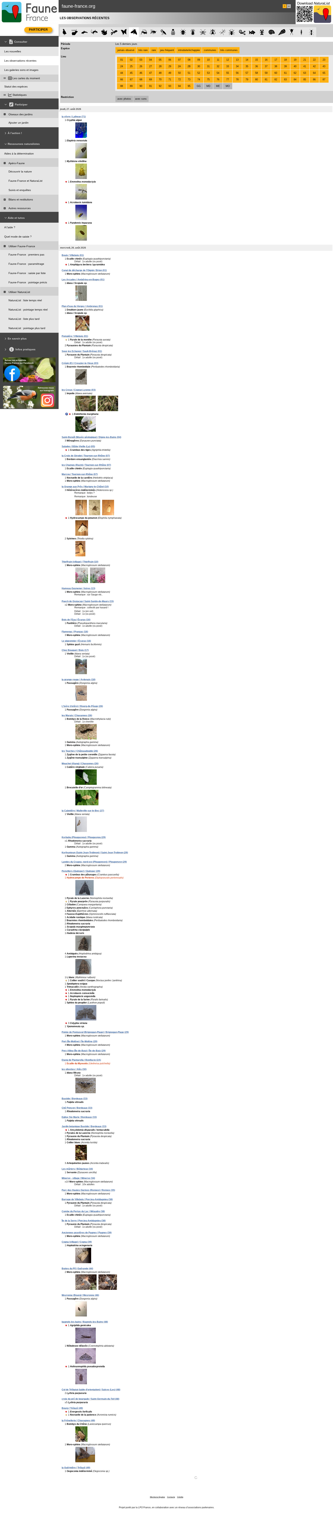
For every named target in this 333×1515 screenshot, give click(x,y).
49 (169, 72)
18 (285, 59)
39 (285, 66)
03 (141, 59)
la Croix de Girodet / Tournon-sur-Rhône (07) (86, 455)
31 (208, 66)
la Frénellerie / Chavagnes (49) (78, 1420)
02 (131, 59)
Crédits (180, 1497)
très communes (229, 50)
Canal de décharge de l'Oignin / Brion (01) (84, 270)
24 (121, 66)
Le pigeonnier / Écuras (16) (76, 641)
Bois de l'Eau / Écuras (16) (76, 619)
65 (324, 72)
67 (131, 79)
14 (247, 59)
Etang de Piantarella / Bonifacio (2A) (81, 1060)
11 (218, 59)
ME (218, 86)
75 (208, 79)
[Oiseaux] (65, 32)
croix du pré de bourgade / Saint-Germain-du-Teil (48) (90, 1399)
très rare (143, 50)
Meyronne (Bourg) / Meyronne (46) (80, 1295)
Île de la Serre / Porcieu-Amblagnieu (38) (84, 1220)
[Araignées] (232, 32)
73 (189, 79)
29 (169, 66)
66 (121, 79)
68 (141, 79)
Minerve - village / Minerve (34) (78, 1178)
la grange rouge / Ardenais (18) (78, 679)
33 (227, 66)
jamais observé (125, 50)
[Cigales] (173, 32)
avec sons (141, 98)
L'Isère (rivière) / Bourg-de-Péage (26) (82, 706)
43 (324, 66)
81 (266, 79)
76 (218, 79)
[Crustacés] (262, 32)
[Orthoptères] (144, 32)
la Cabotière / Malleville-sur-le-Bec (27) (83, 810)
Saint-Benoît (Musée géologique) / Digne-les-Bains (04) (91, 437)
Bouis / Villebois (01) (73, 255)
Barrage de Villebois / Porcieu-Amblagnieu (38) (87, 1199)
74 (198, 79)
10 (208, 59)
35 (247, 66)
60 (275, 72)
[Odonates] (114, 32)
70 (160, 79)
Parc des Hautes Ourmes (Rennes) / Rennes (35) (88, 1190)
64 (314, 72)
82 (275, 79)
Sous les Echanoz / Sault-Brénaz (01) (82, 351)
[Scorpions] (242, 32)
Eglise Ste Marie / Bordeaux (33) (79, 1117)
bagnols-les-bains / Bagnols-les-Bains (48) (85, 1322)
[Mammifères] (75, 32)
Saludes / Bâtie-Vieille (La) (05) (78, 446)
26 (141, 66)
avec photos (124, 98)
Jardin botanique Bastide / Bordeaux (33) (84, 1126)
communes (210, 50)
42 (314, 66)
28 (160, 66)
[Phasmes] (222, 32)
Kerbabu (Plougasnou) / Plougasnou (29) (84, 837)
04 (150, 59)
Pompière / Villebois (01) (75, 336)
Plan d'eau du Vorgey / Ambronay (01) (82, 306)
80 (256, 79)
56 (237, 72)
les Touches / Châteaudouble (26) (80, 751)
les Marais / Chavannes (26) (77, 715)
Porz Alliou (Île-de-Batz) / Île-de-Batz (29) (84, 1050)
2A (179, 66)
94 (179, 86)
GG (199, 86)
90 (141, 86)
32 (218, 66)
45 (131, 72)
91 (150, 86)
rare (154, 50)
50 (179, 72)
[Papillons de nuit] (134, 32)
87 (324, 79)
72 (179, 79)
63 (304, 72)
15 (256, 59)
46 (141, 72)
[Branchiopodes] (292, 32)
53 (208, 72)
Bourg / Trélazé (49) (72, 1408)
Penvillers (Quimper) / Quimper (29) (81, 871)
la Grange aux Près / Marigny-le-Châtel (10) (85, 486)
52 (198, 72)
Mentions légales (157, 1497)
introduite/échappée (189, 50)
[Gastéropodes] (272, 32)
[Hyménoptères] (153, 32)
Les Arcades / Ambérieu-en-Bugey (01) (83, 279)
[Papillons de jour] (124, 32)
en (289, 6)
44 (121, 72)
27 (150, 66)
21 (304, 59)
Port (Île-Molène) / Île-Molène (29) (79, 1041)
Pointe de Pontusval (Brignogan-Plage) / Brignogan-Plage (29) (95, 1032)
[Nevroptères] (203, 32)
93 (169, 86)
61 (285, 72)
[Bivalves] (282, 32)
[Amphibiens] (104, 32)
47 (150, 72)
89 (131, 86)
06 (169, 59)
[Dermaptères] (301, 32)
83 (285, 79)
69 (150, 79)
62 (295, 72)
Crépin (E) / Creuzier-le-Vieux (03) (80, 363)
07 (179, 59)
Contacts (171, 1497)
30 (198, 66)
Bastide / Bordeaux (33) (74, 1098)
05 (160, 59)
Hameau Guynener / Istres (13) (78, 588)
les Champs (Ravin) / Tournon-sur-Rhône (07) (86, 465)
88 (121, 86)
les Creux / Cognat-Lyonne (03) (79, 390)
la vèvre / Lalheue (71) (74, 116)
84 (295, 79)
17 (275, 59)
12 (227, 59)
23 (324, 59)
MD (208, 86)
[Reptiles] (94, 32)
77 (227, 79)
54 (218, 72)
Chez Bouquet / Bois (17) (75, 650)
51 (189, 72)
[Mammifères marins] (84, 32)
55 (227, 72)
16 (266, 59)
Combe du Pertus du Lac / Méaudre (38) (83, 1211)
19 (295, 59)
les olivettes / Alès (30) (74, 1069)
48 (160, 72)
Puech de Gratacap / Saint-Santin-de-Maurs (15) (88, 601)
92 (160, 86)
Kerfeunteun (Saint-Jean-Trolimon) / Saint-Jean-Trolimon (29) (95, 852)
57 (247, 72)
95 (189, 86)
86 (314, 79)
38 (275, 66)
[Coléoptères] (193, 32)
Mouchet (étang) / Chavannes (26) (80, 763)
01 (121, 59)
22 (314, 59)
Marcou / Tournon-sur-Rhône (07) (80, 474)
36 (256, 66)
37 (266, 66)
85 (304, 79)
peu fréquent (167, 50)
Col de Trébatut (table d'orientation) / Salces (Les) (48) (91, 1389)
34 (237, 66)
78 (237, 79)
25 (131, 66)
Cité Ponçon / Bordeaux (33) (77, 1108)
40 (295, 66)
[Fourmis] (311, 32)
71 (169, 79)
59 (266, 72)
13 (237, 59)
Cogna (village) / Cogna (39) (77, 1242)
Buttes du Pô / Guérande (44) (77, 1268)
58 (256, 72)
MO (228, 86)
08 (189, 59)
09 (198, 59)
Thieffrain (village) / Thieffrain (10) (80, 561)
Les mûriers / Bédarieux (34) (77, 1169)
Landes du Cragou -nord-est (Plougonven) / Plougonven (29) (94, 862)
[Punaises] (183, 32)
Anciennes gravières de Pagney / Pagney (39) (87, 1232)
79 (247, 79)
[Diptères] (213, 32)
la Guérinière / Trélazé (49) (76, 1467)
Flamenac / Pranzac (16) (75, 631)
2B (189, 66)
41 (304, 66)
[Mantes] (163, 32)
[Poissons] (252, 32)
